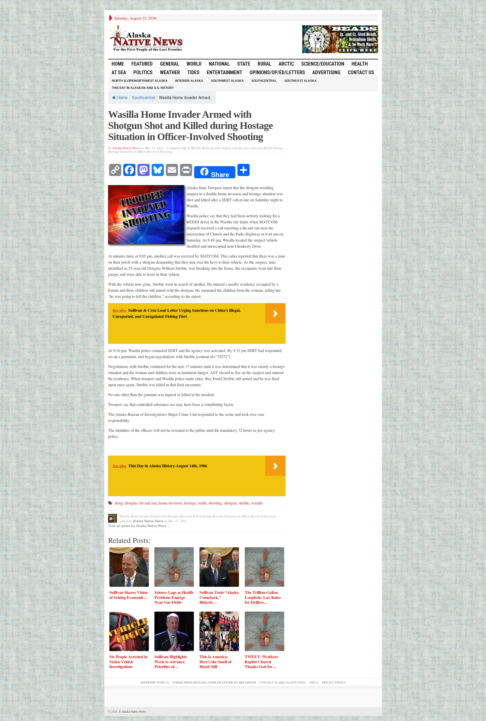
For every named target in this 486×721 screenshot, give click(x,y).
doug (119, 502)
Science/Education (322, 64)
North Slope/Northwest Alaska (140, 81)
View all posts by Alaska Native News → (139, 526)
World (194, 64)
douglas (131, 502)
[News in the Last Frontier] (147, 38)
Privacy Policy (334, 682)
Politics (143, 72)
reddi (202, 502)
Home (122, 97)
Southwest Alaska (227, 81)
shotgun (230, 502)
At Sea (119, 72)
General (169, 64)
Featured (142, 64)
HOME (118, 64)
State (243, 64)
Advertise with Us (154, 682)
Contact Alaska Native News (283, 682)
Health (360, 64)
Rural (264, 64)
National (219, 64)
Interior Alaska (189, 81)
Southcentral (264, 81)
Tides (193, 72)
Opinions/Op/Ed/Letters (277, 72)
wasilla (256, 502)
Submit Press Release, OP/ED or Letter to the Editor (214, 682)
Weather (170, 72)
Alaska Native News (126, 148)
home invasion (170, 502)
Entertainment (224, 72)
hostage (190, 502)
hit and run (148, 502)
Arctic (286, 64)
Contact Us (361, 72)
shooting (215, 502)
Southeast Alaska (300, 81)
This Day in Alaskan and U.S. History (143, 88)
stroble (244, 502)
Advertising (326, 72)
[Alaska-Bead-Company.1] (340, 38)
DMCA (314, 682)
